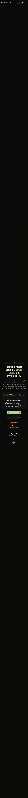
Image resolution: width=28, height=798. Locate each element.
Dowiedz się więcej (14, 415)
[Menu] (25, 2)
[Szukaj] (18, 2)
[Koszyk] (22, 2)
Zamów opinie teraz (13, 411)
